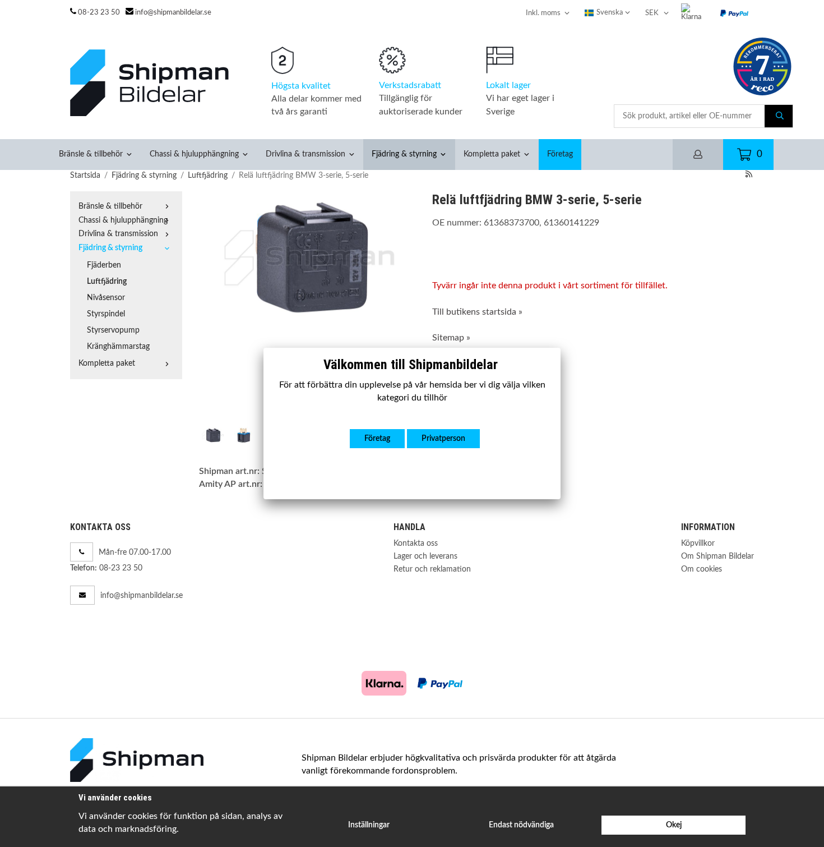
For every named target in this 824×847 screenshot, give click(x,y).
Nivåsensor (106, 297)
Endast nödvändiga (521, 825)
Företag (560, 154)
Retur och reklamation (432, 569)
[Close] (560, 348)
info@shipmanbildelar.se (173, 12)
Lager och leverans (425, 556)
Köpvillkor (698, 543)
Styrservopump (113, 330)
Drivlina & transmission (305, 154)
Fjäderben (104, 265)
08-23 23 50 (99, 12)
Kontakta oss (416, 543)
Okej (674, 825)
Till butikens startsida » (477, 311)
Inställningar (369, 825)
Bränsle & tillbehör (91, 154)
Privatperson (443, 438)
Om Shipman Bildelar (717, 556)
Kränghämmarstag (118, 346)
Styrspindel (106, 314)
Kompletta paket (492, 154)
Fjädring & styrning (404, 154)
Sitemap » (451, 337)
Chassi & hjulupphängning (194, 154)
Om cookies (701, 569)
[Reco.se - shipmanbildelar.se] (762, 66)
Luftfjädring (107, 281)
